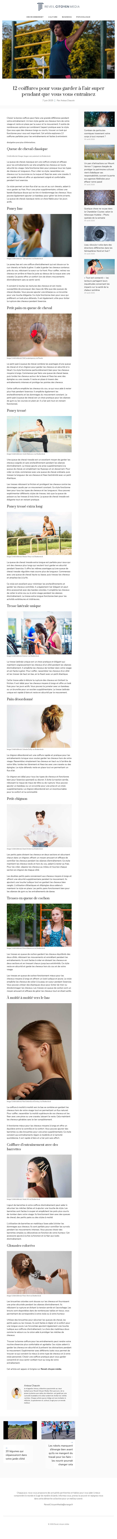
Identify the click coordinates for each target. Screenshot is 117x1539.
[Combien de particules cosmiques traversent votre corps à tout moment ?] (99, 125)
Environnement (35, 17)
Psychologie (83, 17)
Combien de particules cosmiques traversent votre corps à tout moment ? (97, 133)
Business (67, 17)
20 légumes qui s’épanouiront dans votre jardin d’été (16, 1455)
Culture (52, 17)
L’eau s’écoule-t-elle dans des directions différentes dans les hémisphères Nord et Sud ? (98, 247)
